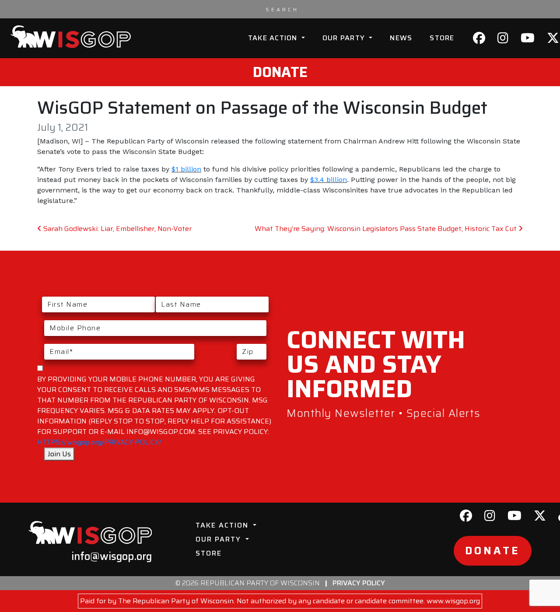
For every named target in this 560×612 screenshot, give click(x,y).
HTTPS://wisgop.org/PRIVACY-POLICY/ (99, 442)
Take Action (274, 37)
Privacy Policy (358, 582)
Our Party (345, 37)
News (401, 37)
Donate (280, 72)
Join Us (59, 453)
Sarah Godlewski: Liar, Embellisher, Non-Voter (117, 228)
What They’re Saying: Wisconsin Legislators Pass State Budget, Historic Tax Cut (386, 228)
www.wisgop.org (453, 600)
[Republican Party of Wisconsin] (70, 36)
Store (442, 37)
